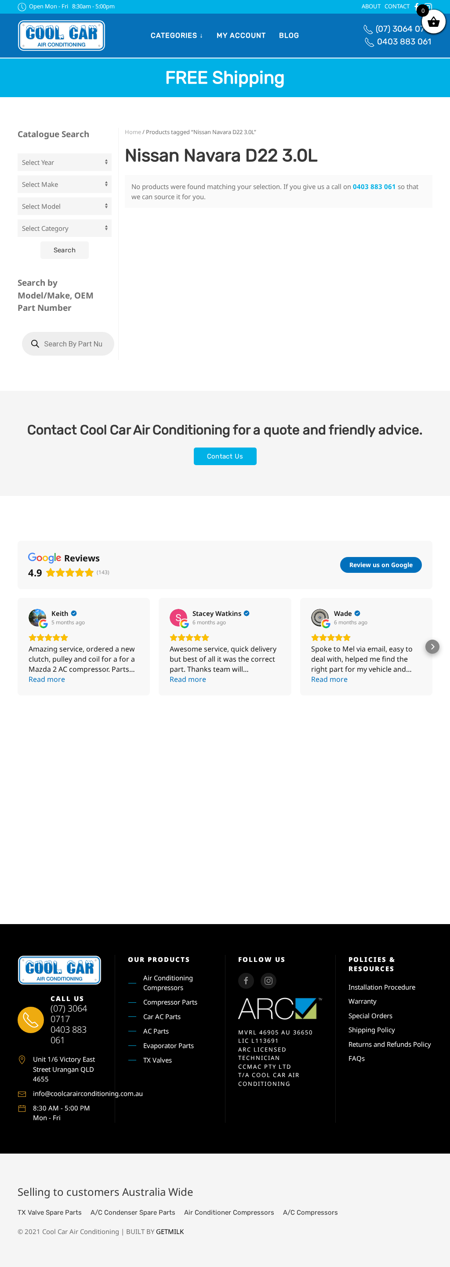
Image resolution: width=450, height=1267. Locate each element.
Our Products (159, 959)
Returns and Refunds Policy (389, 1044)
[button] (18, 647)
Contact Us (225, 456)
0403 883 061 (404, 41)
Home (133, 132)
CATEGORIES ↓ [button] (177, 35)
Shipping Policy (371, 1029)
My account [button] (241, 35)
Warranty (362, 1001)
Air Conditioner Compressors (229, 1212)
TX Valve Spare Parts (50, 1212)
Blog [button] (289, 35)
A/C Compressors (310, 1212)
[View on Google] (37, 617)
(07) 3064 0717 (404, 29)
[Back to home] (61, 36)
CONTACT (397, 6)
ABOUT (371, 6)
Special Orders (370, 1015)
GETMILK (170, 1231)
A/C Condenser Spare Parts (133, 1212)
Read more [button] (47, 679)
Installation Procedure (381, 987)
